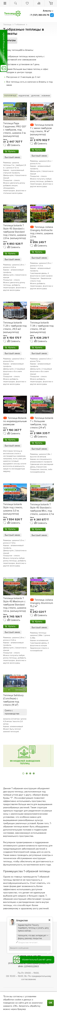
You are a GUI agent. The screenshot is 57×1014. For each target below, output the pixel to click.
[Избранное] (27, 3)
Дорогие (35, 96)
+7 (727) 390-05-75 (39, 15)
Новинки (46, 96)
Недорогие (24, 96)
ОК (50, 1003)
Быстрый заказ (12, 157)
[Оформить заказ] (50, 3)
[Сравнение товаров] (38, 3)
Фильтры (10, 40)
